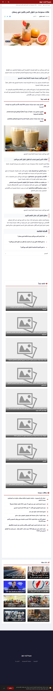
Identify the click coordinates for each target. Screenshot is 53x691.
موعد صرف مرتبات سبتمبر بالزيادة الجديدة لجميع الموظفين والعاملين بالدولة (25, 120)
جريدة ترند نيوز (45, 2)
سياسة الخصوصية (26, 661)
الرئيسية (35, 661)
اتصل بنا (17, 661)
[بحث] (8, 2)
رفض (4, 688)
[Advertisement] (26, 57)
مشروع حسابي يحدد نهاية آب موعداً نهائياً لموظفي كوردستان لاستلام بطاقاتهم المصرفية (25, 113)
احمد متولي (42, 16)
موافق (10, 688)
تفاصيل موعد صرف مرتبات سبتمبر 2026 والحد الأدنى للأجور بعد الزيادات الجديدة (24, 106)
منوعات (39, 5)
